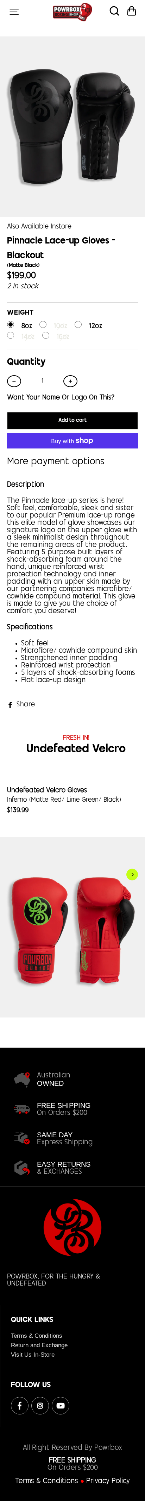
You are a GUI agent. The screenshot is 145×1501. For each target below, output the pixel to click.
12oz (95, 326)
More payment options (55, 462)
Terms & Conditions (36, 1335)
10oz (60, 326)
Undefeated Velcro (76, 749)
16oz (63, 337)
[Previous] (9, 874)
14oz (28, 337)
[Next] (132, 874)
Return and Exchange (39, 1345)
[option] (72, 904)
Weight (20, 313)
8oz (26, 326)
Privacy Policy (108, 1481)
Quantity (26, 362)
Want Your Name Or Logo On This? (60, 398)
